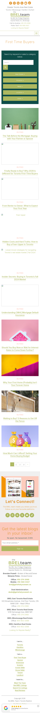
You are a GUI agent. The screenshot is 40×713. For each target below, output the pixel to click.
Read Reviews (20, 690)
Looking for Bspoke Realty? (20, 28)
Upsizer (20, 660)
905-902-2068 (23, 620)
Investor (20, 665)
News (19, 86)
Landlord (20, 675)
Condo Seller (20, 667)
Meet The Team (20, 683)
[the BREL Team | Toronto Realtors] (20, 16)
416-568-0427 (24, 25)
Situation (19, 80)
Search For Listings (20, 688)
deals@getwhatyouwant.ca (20, 592)
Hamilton (20, 647)
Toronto (20, 645)
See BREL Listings (20, 685)
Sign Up (20, 548)
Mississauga (20, 650)
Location (19, 92)
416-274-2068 (25, 23)
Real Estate (19, 74)
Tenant (20, 672)
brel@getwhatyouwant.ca (20, 584)
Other (19, 98)
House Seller (20, 670)
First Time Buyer (20, 657)
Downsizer (20, 662)
